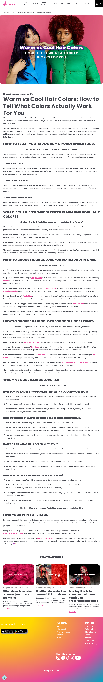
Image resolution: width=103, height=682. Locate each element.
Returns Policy (91, 629)
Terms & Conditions (90, 639)
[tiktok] (68, 658)
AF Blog (12, 12)
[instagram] (58, 658)
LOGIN (86, 4)
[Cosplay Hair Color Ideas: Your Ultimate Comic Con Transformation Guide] (84, 574)
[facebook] (63, 658)
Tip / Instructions (65, 632)
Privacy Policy (91, 643)
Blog (59, 637)
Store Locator (91, 632)
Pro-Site (88, 646)
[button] (4, 677)
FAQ (59, 626)
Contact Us (62, 629)
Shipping (89, 626)
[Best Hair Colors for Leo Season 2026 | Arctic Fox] (51, 574)
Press (87, 635)
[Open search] (92, 4)
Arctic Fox (6, 12)
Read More (6, 608)
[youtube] (78, 658)
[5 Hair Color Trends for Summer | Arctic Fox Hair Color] (18, 574)
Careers (61, 635)
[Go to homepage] (9, 3)
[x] (72, 658)
